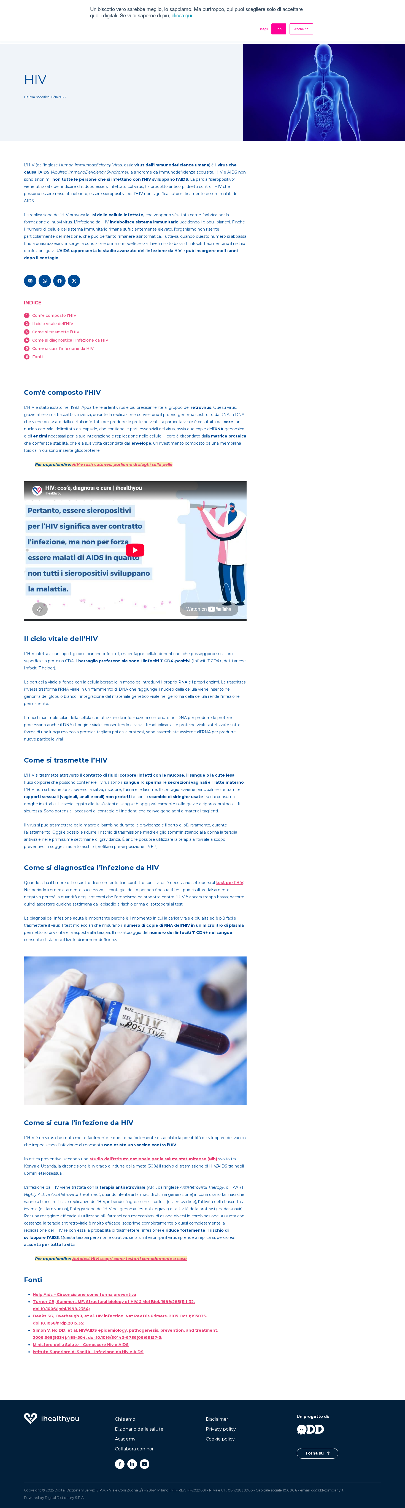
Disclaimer (217, 1419)
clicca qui (182, 15)
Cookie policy (220, 1439)
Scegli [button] (263, 28)
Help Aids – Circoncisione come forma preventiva (84, 1294)
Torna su (315, 1453)
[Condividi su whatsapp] (45, 281)
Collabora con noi (134, 1449)
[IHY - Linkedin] (132, 1464)
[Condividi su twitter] (74, 281)
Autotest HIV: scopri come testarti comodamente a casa (129, 1258)
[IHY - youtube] (144, 1464)
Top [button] (279, 28)
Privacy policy (221, 1429)
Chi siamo (125, 1419)
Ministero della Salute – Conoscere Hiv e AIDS (81, 1344)
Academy (125, 1439)
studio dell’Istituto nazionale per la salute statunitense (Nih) (153, 1158)
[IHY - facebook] (120, 1464)
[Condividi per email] (30, 281)
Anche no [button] (301, 28)
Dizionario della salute (139, 1429)
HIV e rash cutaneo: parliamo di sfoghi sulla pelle (122, 464)
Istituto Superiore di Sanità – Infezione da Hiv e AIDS (88, 1351)
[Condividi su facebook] (59, 281)
